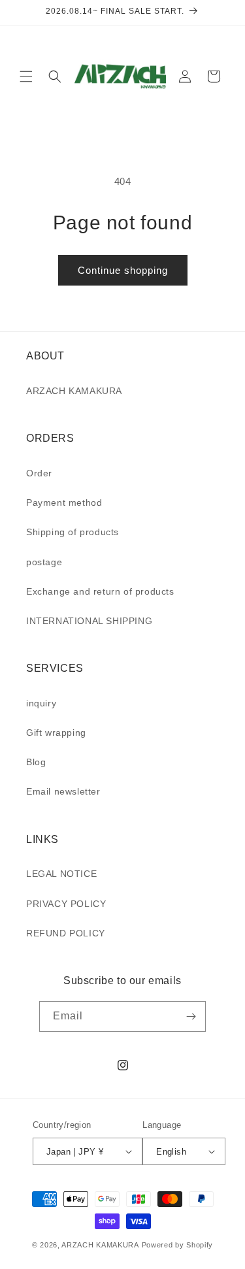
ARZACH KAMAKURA (74, 391)
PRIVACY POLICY (66, 903)
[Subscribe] (190, 1016)
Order (39, 473)
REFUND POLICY (65, 933)
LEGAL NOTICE (61, 873)
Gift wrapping (56, 732)
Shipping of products (72, 532)
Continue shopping (123, 270)
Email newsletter (63, 791)
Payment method (64, 502)
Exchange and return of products (100, 591)
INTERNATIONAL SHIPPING (89, 621)
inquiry (41, 703)
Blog (36, 762)
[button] (26, 76)
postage (44, 562)
